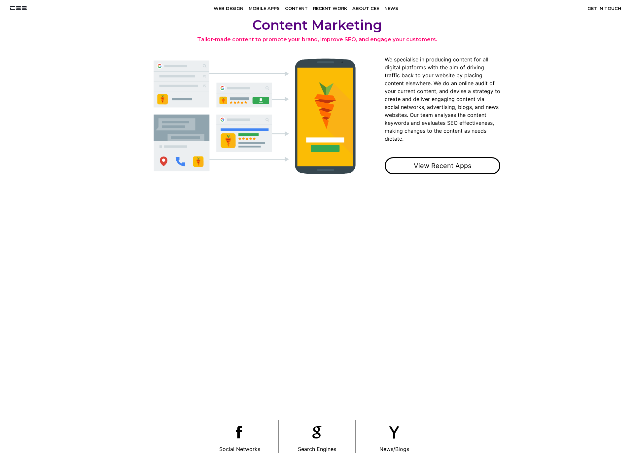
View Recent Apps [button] (442, 166)
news (391, 8)
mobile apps (264, 8)
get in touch (604, 8)
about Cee (365, 8)
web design (228, 8)
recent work (330, 8)
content (296, 8)
